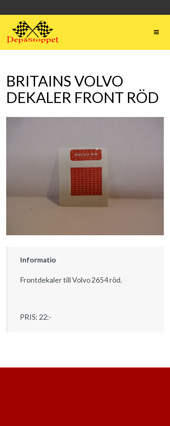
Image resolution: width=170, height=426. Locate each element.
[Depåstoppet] (32, 32)
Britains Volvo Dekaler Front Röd (82, 89)
